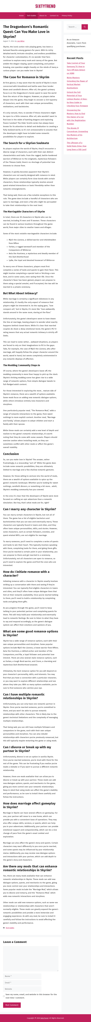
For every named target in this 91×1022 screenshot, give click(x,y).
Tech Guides (31, 16)
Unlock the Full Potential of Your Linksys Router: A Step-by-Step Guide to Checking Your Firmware (77, 99)
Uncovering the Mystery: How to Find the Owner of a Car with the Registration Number (76, 117)
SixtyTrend (44, 1018)
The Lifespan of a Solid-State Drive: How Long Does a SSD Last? (77, 146)
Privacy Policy (67, 16)
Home (21, 16)
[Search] (85, 27)
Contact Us (54, 16)
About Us (43, 16)
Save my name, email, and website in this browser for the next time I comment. (31, 996)
